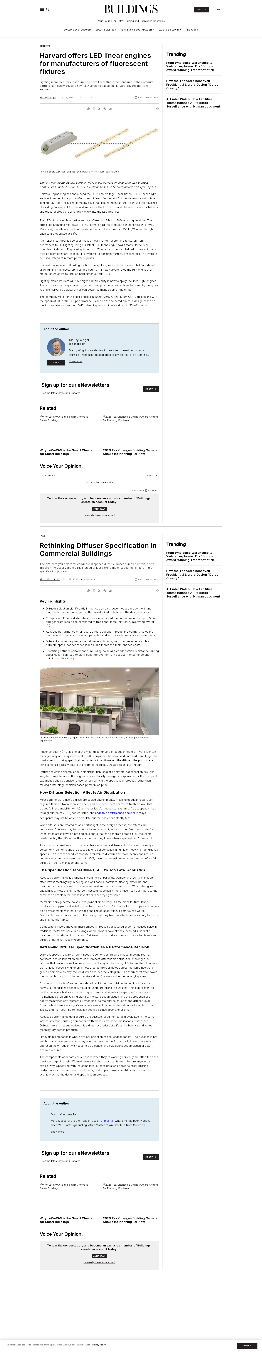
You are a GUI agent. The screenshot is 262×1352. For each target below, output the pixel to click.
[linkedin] (93, 108)
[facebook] (88, 108)
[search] (47, 9)
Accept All (247, 1346)
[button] (42, 9)
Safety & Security (170, 30)
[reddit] (104, 108)
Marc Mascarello (50, 579)
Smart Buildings (106, 30)
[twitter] (99, 108)
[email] (110, 108)
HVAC (42, 536)
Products (192, 30)
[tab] (48, 475)
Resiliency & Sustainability (137, 30)
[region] (99, 483)
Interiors (45, 46)
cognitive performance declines (115, 812)
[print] (157, 108)
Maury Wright (48, 97)
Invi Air (108, 1120)
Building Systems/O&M (77, 30)
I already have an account (99, 515)
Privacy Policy (99, 1345)
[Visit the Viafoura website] (151, 490)
